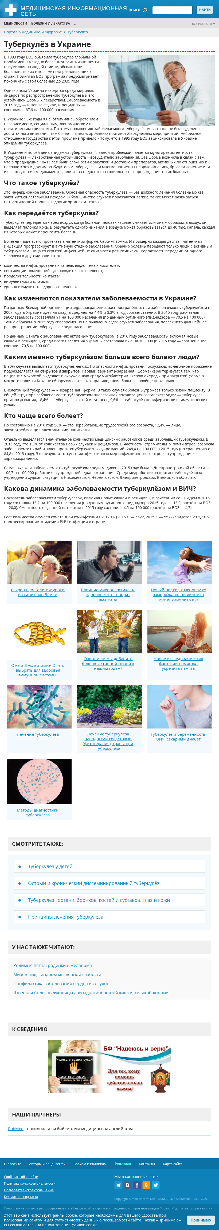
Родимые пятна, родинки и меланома (52, 965)
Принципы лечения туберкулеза (65, 917)
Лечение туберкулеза (38, 734)
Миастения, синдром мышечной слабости (57, 974)
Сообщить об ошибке (21, 1176)
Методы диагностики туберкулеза (38, 812)
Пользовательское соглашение (29, 1190)
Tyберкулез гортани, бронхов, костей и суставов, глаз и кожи (99, 900)
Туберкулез (77, 31)
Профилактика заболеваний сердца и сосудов (61, 983)
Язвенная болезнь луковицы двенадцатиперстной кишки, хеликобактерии (91, 993)
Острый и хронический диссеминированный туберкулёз (93, 883)
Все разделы (202, 24)
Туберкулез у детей (50, 866)
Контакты (147, 1163)
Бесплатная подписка (21, 1196)
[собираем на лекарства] (109, 1072)
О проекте (12, 1163)
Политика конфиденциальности (30, 1183)
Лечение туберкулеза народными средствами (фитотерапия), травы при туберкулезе (108, 741)
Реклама (123, 1163)
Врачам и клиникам (90, 1163)
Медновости (15, 23)
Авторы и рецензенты (47, 1163)
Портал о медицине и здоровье (33, 31)
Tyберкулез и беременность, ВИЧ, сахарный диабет (178, 736)
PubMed (16, 1128)
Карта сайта (172, 1163)
